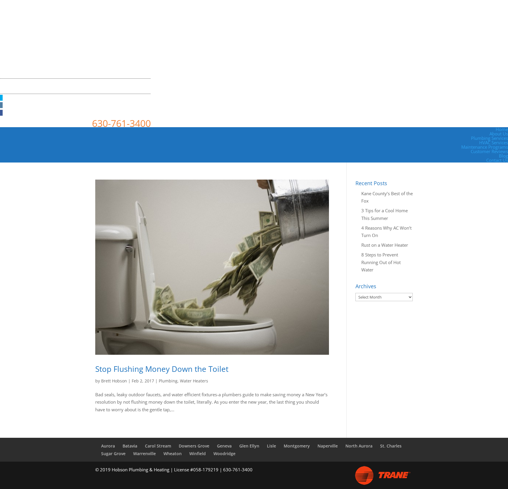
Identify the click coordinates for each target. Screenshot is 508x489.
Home (502, 129)
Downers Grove (194, 446)
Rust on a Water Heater (384, 245)
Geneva (224, 446)
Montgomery (297, 446)
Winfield (197, 453)
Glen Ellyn (249, 446)
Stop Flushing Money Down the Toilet (161, 369)
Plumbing (168, 381)
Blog (503, 156)
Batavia (130, 446)
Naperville (327, 446)
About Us (498, 134)
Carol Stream (158, 446)
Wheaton (172, 453)
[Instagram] (1, 105)
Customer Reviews (489, 151)
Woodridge (224, 453)
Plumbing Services (489, 138)
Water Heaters (194, 381)
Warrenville (144, 453)
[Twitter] (1, 98)
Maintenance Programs (484, 147)
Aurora (108, 446)
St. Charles (391, 446)
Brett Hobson (114, 381)
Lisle (271, 446)
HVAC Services (493, 142)
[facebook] (1, 113)
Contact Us (497, 160)
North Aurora (358, 446)
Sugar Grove (113, 453)
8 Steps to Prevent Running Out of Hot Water (381, 262)
